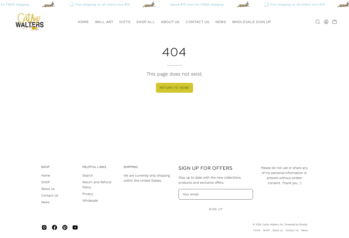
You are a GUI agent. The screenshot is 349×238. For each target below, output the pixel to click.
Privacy (87, 194)
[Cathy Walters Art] (29, 22)
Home (45, 175)
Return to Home (174, 87)
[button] (104, 22)
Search (87, 175)
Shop (45, 167)
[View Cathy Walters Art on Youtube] (74, 227)
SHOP (45, 182)
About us (48, 189)
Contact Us (49, 195)
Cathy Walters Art (273, 224)
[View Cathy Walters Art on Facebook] (54, 227)
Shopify (303, 224)
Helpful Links (94, 167)
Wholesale (90, 200)
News (45, 202)
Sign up (215, 209)
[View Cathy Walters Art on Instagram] (43, 227)
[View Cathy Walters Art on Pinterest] (64, 227)
